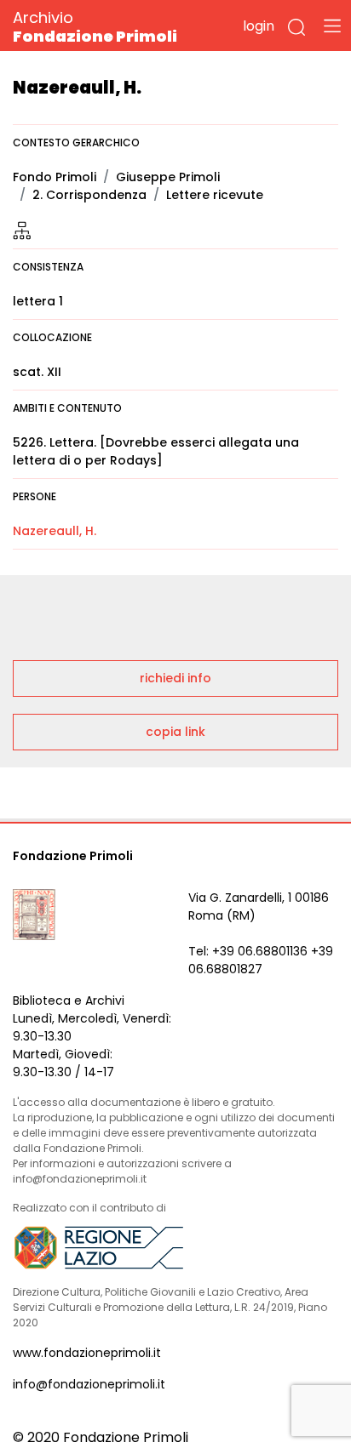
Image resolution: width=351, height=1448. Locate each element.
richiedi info (175, 678)
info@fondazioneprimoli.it (89, 1384)
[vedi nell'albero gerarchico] (22, 229)
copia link (175, 731)
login (258, 26)
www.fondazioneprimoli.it (87, 1352)
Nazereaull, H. (54, 530)
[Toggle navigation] (332, 25)
